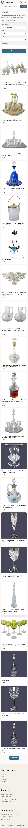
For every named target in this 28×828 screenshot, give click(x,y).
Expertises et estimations (8, 799)
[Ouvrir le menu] (25, 2)
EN (22, 2)
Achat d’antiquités (6, 797)
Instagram (4, 779)
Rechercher (23, 6)
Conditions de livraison (7, 817)
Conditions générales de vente (10, 814)
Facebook (4, 781)
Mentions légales (6, 819)
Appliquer (14, 51)
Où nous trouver (6, 802)
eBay (2, 776)
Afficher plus (14, 757)
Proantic (3, 774)
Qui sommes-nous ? (7, 794)
